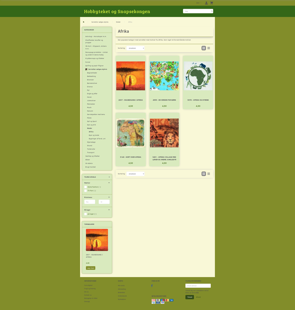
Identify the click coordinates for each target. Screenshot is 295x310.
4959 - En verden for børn (164, 100)
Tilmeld (189, 297)
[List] (208, 48)
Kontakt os (87, 295)
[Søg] (212, 11)
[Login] (206, 3)
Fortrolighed (88, 285)
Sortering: (121, 48)
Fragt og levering (90, 288)
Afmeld (198, 297)
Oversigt (87, 301)
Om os (86, 292)
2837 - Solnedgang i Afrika (94, 256)
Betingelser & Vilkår (90, 298)
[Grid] (204, 48)
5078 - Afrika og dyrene (198, 100)
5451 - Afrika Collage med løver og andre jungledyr (164, 158)
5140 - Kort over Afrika (130, 157)
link (197, 293)
